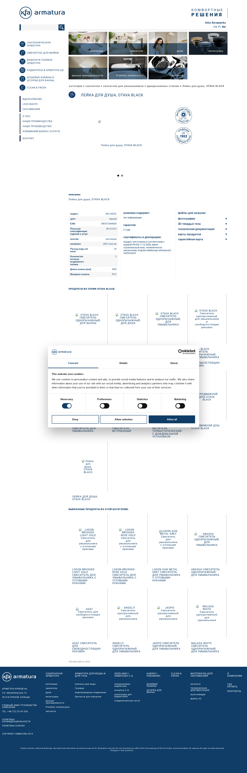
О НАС (26, 116)
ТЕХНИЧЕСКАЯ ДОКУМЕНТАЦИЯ (200, 689)
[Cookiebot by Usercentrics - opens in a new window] (180, 351)
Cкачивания (31, 109)
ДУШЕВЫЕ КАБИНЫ (152, 685)
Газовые (79, 688)
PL (219, 26)
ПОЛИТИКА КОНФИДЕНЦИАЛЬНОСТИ (16, 720)
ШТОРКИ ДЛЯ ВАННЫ (154, 691)
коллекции (51, 684)
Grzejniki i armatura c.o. (124, 674)
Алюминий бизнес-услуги (41, 131)
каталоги (196, 684)
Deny (75, 419)
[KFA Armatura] (42, 18)
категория (75, 86)
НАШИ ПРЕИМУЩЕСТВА (37, 121)
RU (224, 26)
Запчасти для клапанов (88, 696)
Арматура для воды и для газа (90, 674)
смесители (93, 86)
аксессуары (52, 696)
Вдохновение (32, 99)
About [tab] (174, 363)
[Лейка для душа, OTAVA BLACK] (120, 145)
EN (215, 26)
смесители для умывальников (123, 86)
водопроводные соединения (90, 692)
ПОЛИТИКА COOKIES (13, 726)
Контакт (28, 138)
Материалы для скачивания (202, 674)
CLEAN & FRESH (176, 674)
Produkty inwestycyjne (58, 707)
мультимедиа (198, 694)
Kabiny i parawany (153, 674)
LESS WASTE (30, 104)
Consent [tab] (73, 363)
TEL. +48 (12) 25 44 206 (15, 711)
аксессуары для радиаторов (123, 695)
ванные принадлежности (55, 702)
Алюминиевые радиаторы (122, 685)
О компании (234, 674)
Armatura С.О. (121, 690)
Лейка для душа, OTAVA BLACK (203, 86)
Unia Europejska (215, 23)
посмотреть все (79, 661)
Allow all (172, 419)
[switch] (104, 406)
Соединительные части (127, 701)
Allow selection (124, 419)
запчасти (51, 711)
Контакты (234, 691)
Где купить (232, 685)
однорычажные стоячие (163, 86)
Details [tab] (123, 363)
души (48, 692)
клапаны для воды (85, 684)
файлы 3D (196, 699)
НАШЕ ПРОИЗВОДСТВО (37, 126)
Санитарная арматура (54, 674)
